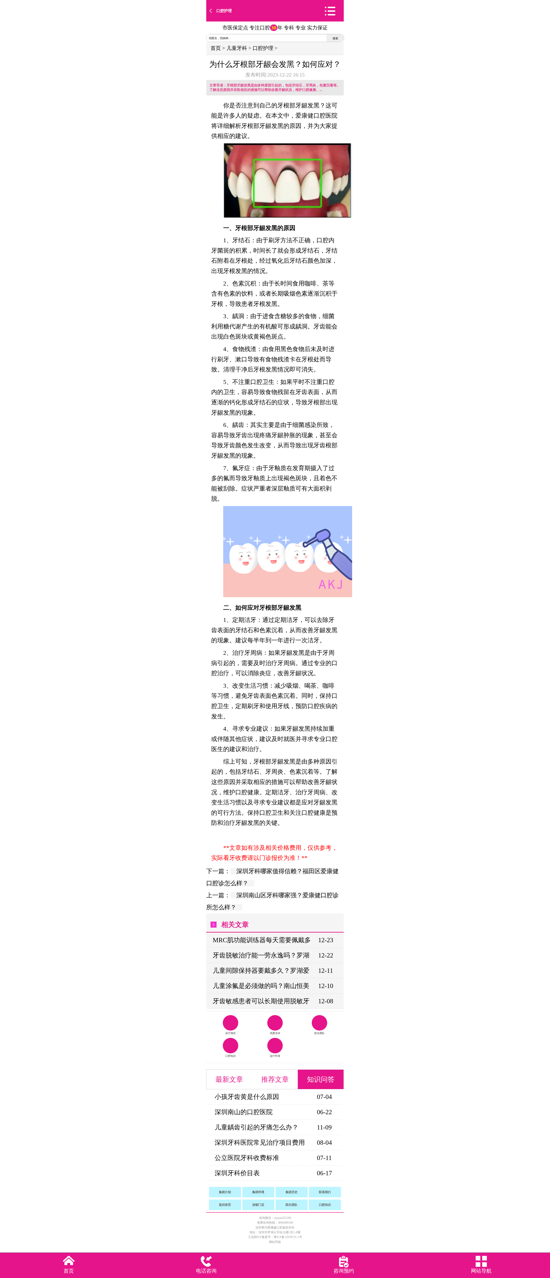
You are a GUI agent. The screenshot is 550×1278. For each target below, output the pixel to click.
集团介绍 (225, 1192)
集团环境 (258, 1192)
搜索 (335, 38)
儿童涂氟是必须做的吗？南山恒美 (261, 985)
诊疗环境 (275, 1055)
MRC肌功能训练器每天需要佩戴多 (262, 940)
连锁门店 (258, 1204)
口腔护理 (224, 11)
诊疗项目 (230, 1033)
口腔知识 (230, 1055)
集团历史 (292, 1192)
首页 (216, 48)
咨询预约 (343, 1271)
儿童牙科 (236, 48)
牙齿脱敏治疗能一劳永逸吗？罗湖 (261, 955)
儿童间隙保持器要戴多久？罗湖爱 (261, 970)
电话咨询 (206, 1271)
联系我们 (325, 1192)
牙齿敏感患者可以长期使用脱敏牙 (261, 1001)
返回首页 (225, 1204)
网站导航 (275, 1242)
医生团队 (319, 1033)
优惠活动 (275, 1033)
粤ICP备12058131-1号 (288, 1237)
